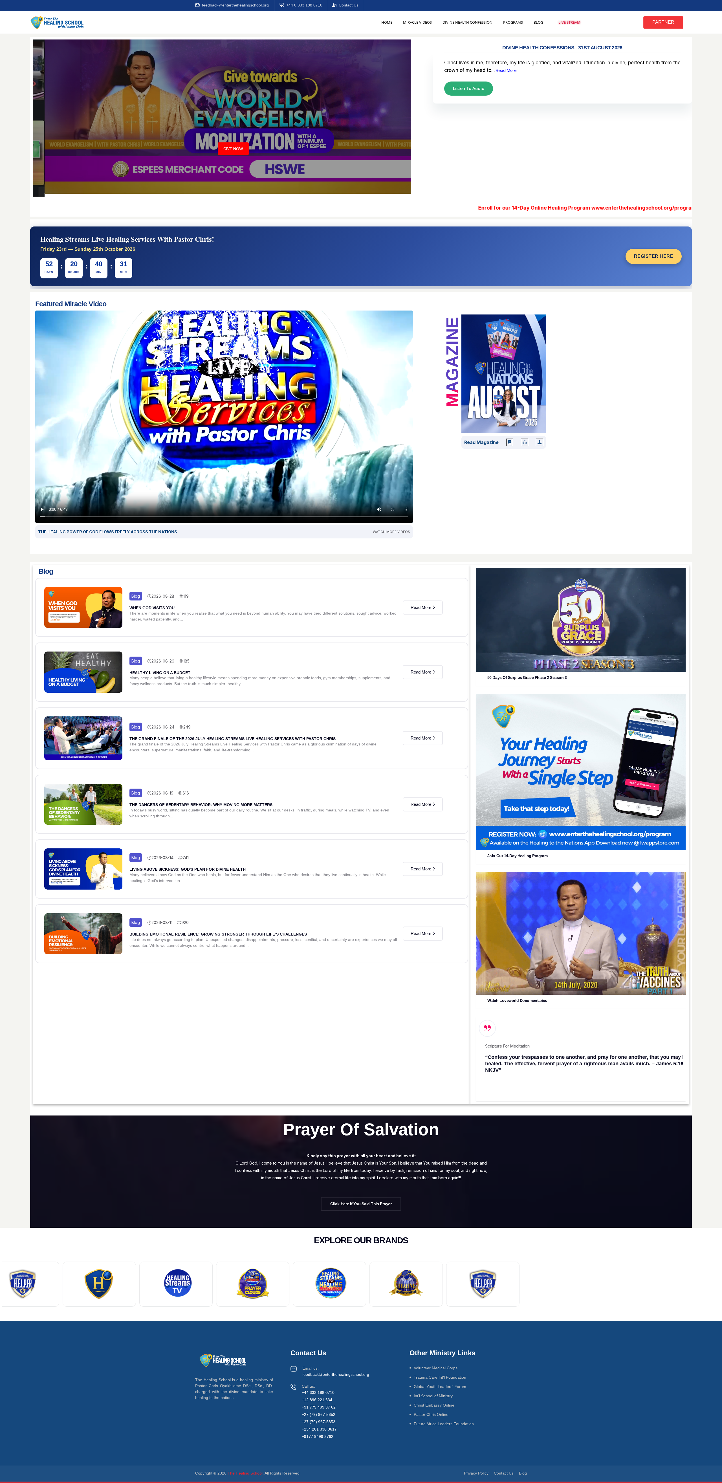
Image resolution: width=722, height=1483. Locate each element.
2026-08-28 (162, 596)
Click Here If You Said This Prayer (360, 1204)
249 (187, 727)
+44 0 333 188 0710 (304, 5)
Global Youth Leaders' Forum (440, 1386)
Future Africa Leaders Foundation (444, 1424)
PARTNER (663, 22)
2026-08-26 (162, 661)
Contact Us (348, 5)
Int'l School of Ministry (433, 1396)
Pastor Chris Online (431, 1414)
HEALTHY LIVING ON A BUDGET (159, 672)
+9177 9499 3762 (317, 1436)
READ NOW (221, 151)
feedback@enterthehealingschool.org (235, 5)
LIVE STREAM (569, 22)
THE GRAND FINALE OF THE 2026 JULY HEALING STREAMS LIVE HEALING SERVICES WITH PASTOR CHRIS (232, 738)
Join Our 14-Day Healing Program (517, 855)
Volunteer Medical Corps (435, 1368)
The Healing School (245, 1473)
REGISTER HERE (653, 256)
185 (186, 661)
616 (185, 793)
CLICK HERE (640, 208)
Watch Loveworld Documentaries (517, 1000)
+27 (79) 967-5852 (318, 1414)
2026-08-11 (161, 922)
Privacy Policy (476, 1473)
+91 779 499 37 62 (319, 1407)
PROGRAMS (513, 22)
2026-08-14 (162, 857)
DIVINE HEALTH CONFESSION (467, 22)
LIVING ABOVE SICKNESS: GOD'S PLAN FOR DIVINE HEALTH (187, 869)
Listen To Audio (468, 88)
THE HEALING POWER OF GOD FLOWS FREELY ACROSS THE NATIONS (107, 531)
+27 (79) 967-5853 (318, 1422)
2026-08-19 (162, 793)
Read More (506, 70)
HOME (386, 22)
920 (185, 922)
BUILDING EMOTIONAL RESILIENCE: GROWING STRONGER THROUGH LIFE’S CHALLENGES (218, 934)
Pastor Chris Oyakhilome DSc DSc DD (513, 1079)
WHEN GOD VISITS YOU (152, 608)
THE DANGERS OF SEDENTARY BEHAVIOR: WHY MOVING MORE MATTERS (200, 804)
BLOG (538, 22)
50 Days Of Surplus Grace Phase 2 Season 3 (527, 677)
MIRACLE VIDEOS (417, 22)
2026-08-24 (162, 727)
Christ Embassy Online (434, 1405)
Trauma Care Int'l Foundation (440, 1377)
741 (185, 857)
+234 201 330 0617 (319, 1429)
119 (186, 596)
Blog (135, 596)
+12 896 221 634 (317, 1400)
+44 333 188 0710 (318, 1392)
